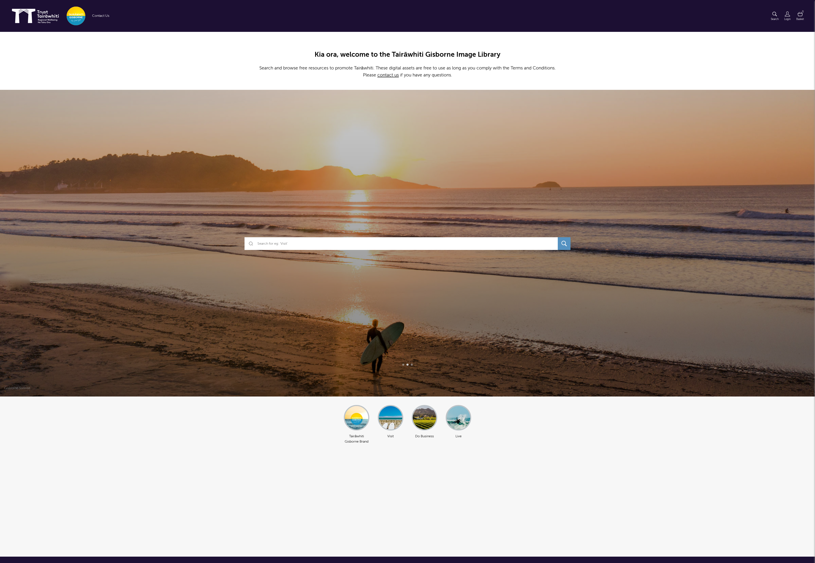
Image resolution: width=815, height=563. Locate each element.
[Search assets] (564, 243)
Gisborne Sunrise (17, 388)
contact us (388, 75)
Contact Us (100, 16)
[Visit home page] (46, 16)
